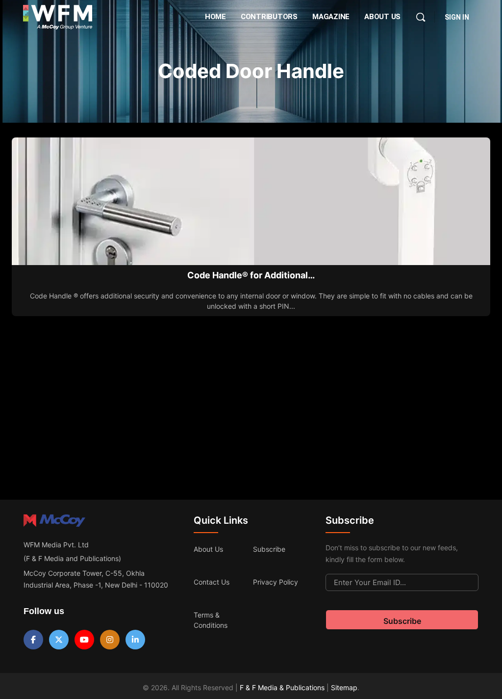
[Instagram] (110, 639)
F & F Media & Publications (282, 687)
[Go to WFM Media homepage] (57, 17)
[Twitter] (59, 639)
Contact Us (211, 582)
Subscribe (269, 549)
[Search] (420, 17)
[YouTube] (84, 639)
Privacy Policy (275, 582)
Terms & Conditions (210, 620)
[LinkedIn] (135, 639)
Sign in (457, 17)
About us (208, 549)
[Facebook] (33, 639)
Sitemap (344, 687)
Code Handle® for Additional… (251, 275)
